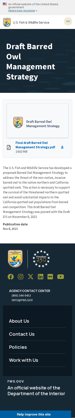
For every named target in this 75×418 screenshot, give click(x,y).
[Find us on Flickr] (52, 277)
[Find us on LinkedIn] (42, 277)
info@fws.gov (22, 300)
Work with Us (23, 360)
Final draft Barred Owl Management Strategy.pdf (35, 145)
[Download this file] (63, 147)
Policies (18, 347)
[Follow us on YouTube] (62, 277)
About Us (19, 321)
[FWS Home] (7, 22)
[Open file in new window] (9, 148)
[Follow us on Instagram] (22, 277)
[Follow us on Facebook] (12, 277)
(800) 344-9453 (21, 295)
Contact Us (22, 334)
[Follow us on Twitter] (32, 277)
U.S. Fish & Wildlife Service (31, 23)
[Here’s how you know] (37, 7)
